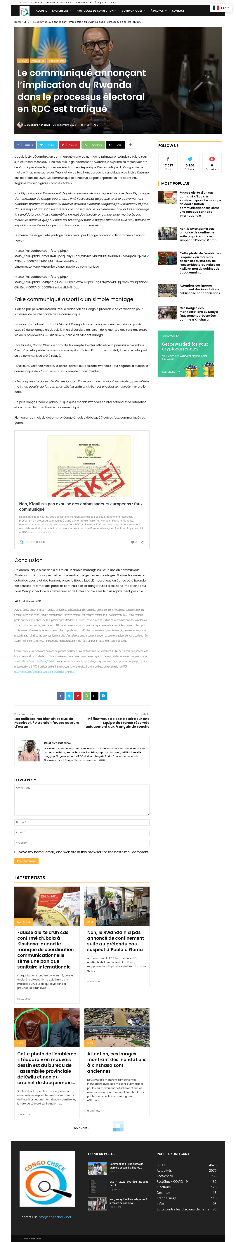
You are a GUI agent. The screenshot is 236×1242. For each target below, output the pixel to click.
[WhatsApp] (86, 696)
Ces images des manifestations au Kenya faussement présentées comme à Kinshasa (199, 314)
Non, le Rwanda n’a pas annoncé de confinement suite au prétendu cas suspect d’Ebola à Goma (115, 941)
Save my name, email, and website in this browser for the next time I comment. (84, 852)
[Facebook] (61, 696)
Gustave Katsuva (38, 125)
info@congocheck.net (54, 1217)
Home (17, 21)
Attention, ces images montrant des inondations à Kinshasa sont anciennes (117, 1062)
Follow (190, 157)
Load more (80, 1128)
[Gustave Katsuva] (20, 125)
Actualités (38, 61)
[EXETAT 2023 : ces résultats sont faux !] (97, 1186)
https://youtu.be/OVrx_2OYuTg (39, 661)
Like (168, 157)
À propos (99, 2)
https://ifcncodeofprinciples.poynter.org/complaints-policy (44, 671)
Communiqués (82, 2)
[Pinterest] (77, 696)
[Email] (94, 696)
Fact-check (56, 61)
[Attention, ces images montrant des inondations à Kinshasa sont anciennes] (117, 1027)
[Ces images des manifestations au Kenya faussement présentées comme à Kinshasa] (167, 313)
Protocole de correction (57, 2)
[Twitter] (69, 696)
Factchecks (35, 2)
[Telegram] (103, 696)
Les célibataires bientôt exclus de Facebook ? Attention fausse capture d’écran (46, 722)
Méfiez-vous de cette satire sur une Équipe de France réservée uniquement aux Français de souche (118, 722)
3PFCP (27, 21)
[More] (130, 145)
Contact (113, 2)
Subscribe (212, 157)
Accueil (23, 2)
